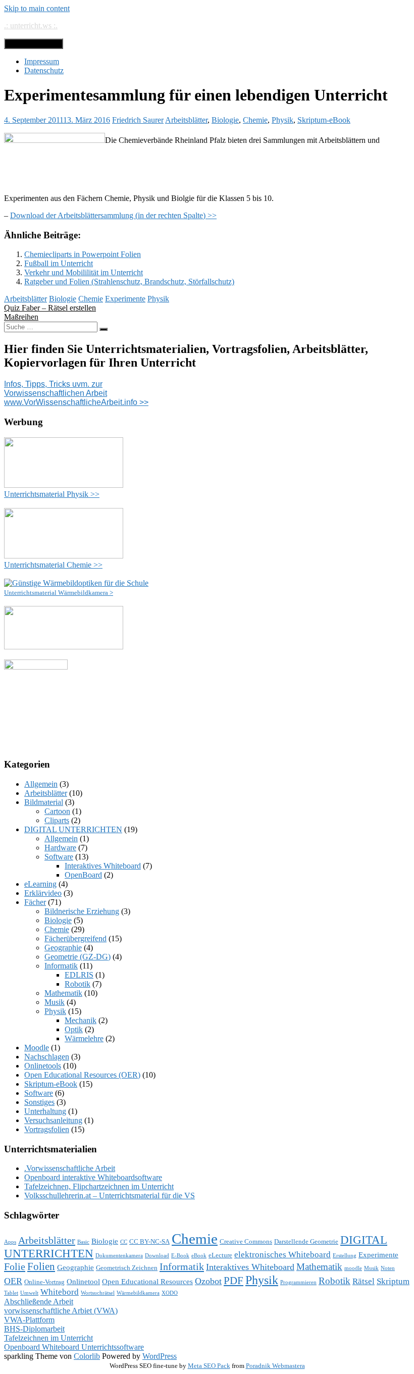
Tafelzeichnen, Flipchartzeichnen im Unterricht (99, 1186)
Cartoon (57, 811)
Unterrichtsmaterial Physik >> (51, 494)
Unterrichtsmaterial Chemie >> (53, 565)
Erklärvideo (43, 893)
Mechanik (80, 1020)
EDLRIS (79, 975)
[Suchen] (103, 329)
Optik (74, 1029)
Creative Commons (246, 1241)
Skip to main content (37, 8)
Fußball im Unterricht (58, 263)
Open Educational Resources (147, 1282)
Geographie (63, 947)
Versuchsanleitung (53, 1120)
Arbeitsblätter (186, 120)
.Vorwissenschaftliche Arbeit (69, 1168)
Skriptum (393, 1281)
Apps (10, 1242)
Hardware (60, 847)
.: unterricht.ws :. (31, 25)
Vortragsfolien (46, 1129)
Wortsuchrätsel (98, 1293)
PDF (233, 1281)
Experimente (125, 298)
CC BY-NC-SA (149, 1241)
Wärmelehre (84, 1038)
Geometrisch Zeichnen (127, 1267)
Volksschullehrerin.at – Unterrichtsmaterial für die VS (109, 1195)
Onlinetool (83, 1282)
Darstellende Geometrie (306, 1241)
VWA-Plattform (29, 1319)
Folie (14, 1266)
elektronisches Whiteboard (282, 1254)
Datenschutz (44, 70)
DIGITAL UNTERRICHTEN (73, 829)
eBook (198, 1255)
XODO (170, 1293)
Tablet (11, 1293)
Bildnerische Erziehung (81, 911)
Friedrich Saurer (138, 120)
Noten (388, 1268)
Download (157, 1255)
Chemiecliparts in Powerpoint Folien (82, 254)
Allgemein (41, 784)
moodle (353, 1268)
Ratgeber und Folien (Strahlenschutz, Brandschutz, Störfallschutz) (129, 281)
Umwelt (29, 1293)
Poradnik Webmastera (275, 1365)
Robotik (77, 984)
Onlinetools (42, 1065)
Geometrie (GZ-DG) (77, 956)
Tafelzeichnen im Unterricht (48, 1338)
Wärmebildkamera (138, 1293)
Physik (282, 120)
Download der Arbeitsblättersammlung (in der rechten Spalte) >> (113, 215)
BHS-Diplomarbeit (34, 1329)
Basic (83, 1242)
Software (58, 856)
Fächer (35, 902)
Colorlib (87, 1356)
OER (13, 1281)
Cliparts (56, 820)
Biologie (225, 120)
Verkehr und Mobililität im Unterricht (83, 272)
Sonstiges (39, 1102)
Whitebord (59, 1292)
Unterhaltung (45, 1111)
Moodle (36, 1047)
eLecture (220, 1255)
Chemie (255, 120)
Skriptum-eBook (323, 120)
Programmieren (298, 1282)
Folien (41, 1266)
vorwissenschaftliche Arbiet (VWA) (61, 1310)
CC (123, 1242)
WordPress (159, 1356)
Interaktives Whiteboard (103, 865)
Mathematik (63, 993)
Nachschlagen (46, 1056)
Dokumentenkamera (119, 1255)
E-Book (180, 1255)
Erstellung (344, 1255)
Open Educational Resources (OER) (82, 1075)
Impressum (41, 61)
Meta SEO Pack (209, 1365)
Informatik (61, 965)
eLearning (40, 884)
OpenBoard (83, 875)
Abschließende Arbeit (38, 1301)
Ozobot (208, 1281)
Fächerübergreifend (75, 938)
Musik (54, 1002)
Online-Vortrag (44, 1282)
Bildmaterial (43, 802)
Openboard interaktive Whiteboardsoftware (93, 1177)
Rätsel (363, 1281)
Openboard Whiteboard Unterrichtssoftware (74, 1347)
